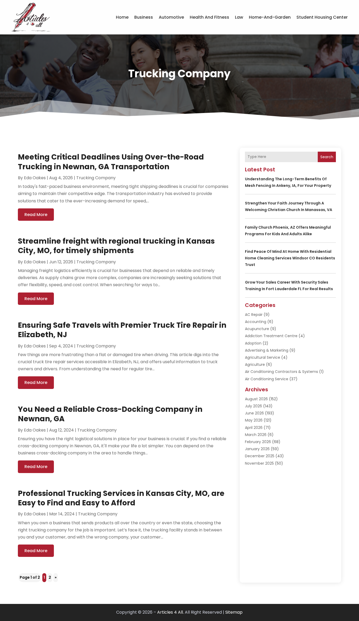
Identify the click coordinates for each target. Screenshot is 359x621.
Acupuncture (257, 328)
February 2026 (258, 441)
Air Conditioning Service (266, 379)
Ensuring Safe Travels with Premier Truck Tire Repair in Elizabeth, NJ (122, 330)
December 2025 (259, 456)
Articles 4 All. (170, 612)
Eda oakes (35, 178)
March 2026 (255, 434)
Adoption (253, 343)
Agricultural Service (262, 357)
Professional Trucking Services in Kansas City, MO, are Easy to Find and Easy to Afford (121, 498)
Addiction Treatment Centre (271, 335)
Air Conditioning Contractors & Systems (281, 371)
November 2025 (259, 463)
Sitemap (234, 612)
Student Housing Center (322, 17)
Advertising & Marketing (266, 350)
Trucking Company (96, 178)
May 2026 (254, 420)
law (239, 17)
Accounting (255, 321)
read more (35, 215)
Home (122, 17)
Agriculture (255, 364)
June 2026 (254, 413)
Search (326, 157)
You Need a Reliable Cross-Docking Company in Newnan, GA (110, 414)
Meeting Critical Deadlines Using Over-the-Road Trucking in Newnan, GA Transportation (111, 162)
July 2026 (253, 406)
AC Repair (254, 314)
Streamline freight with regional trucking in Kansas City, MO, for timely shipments (116, 246)
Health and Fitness (209, 17)
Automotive (171, 17)
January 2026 (257, 448)
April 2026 (254, 427)
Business (143, 17)
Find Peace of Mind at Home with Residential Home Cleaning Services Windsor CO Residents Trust (290, 258)
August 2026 (256, 399)
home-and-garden (270, 17)
